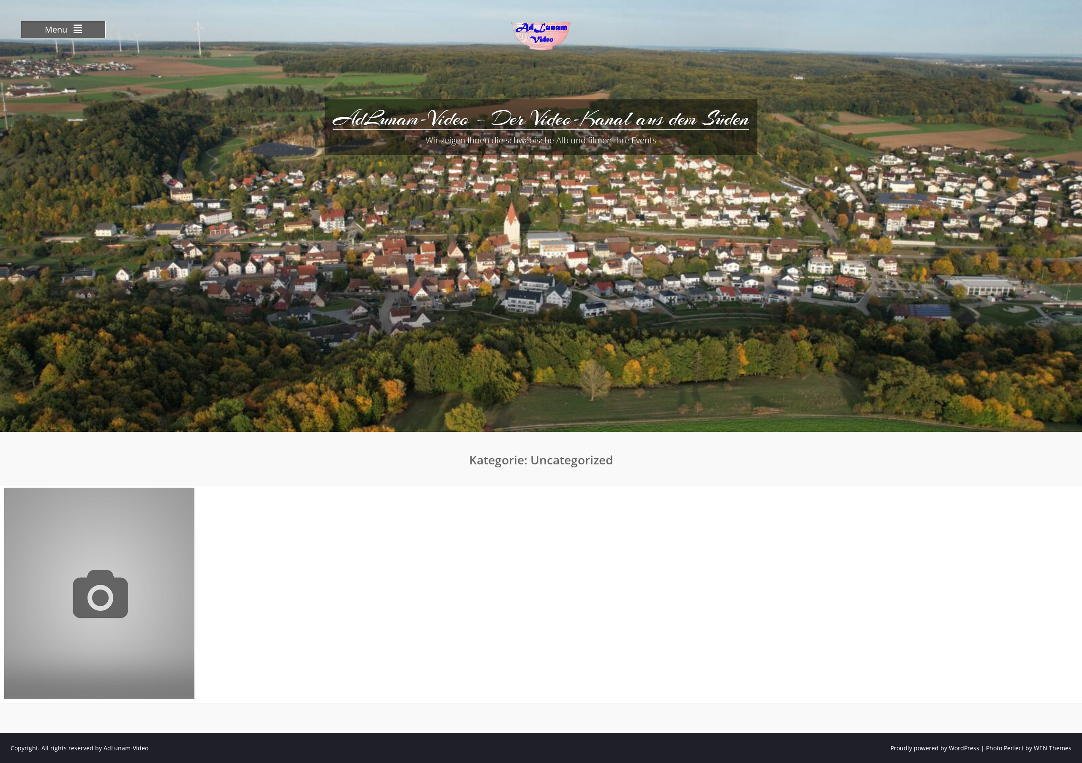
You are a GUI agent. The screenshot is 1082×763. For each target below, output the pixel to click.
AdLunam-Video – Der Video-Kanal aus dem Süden (541, 118)
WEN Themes (1052, 748)
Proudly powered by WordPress (935, 748)
